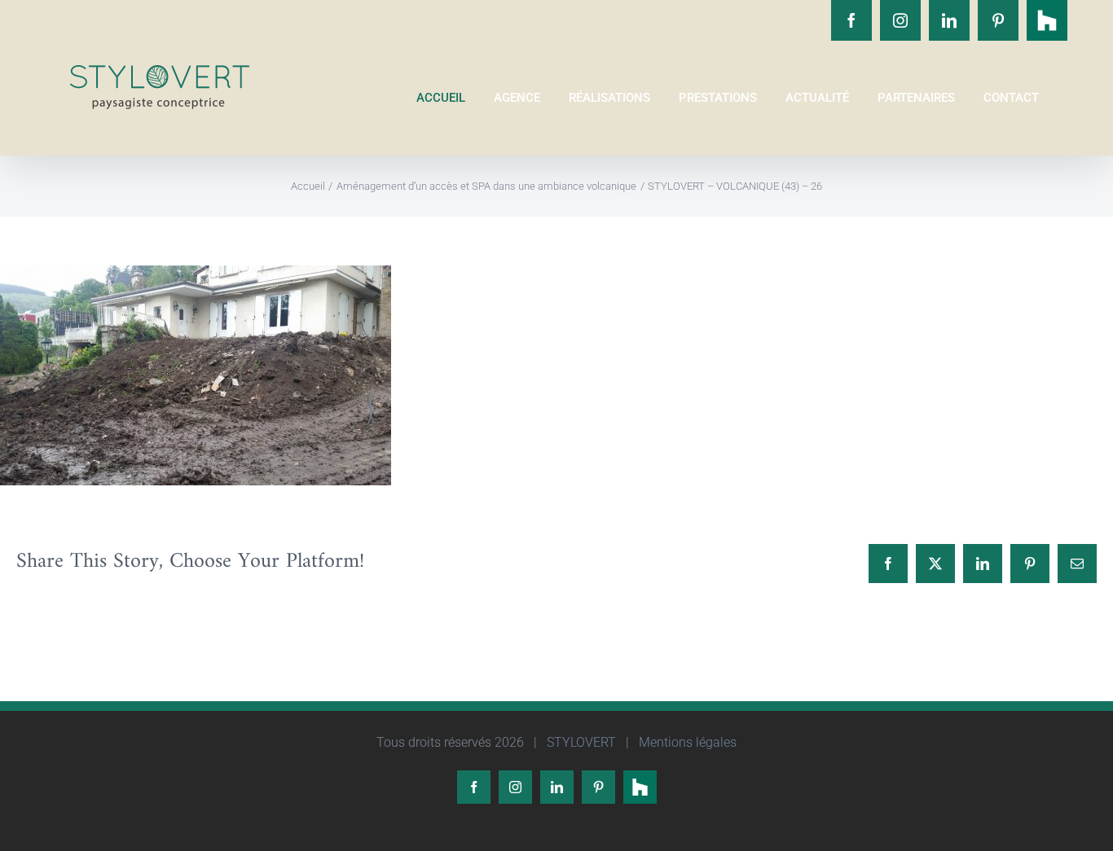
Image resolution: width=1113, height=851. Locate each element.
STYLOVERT (579, 742)
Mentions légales (686, 742)
